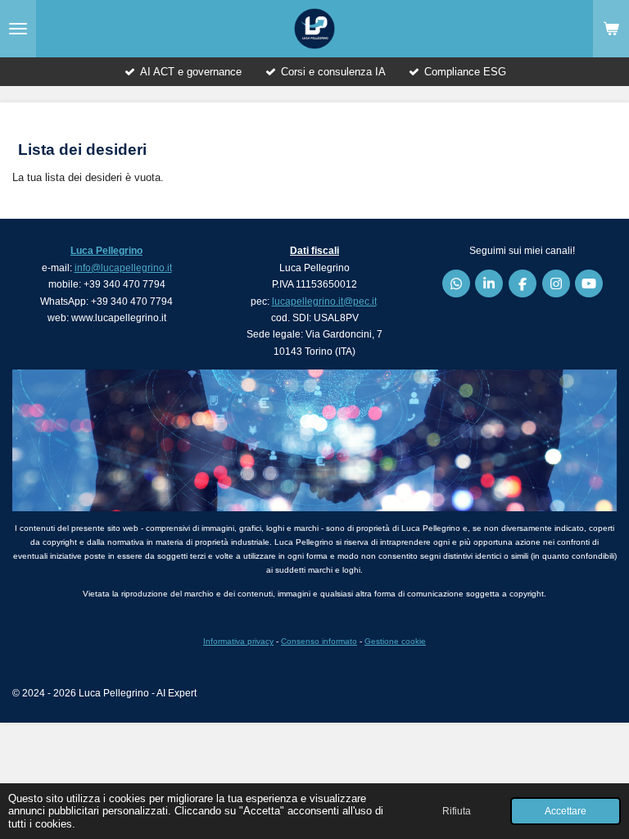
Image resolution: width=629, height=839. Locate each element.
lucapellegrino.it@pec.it (324, 301)
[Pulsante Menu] (18, 28)
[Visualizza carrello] (611, 28)
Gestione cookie (395, 641)
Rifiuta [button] (456, 810)
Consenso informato (319, 641)
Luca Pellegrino (106, 250)
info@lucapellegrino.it (123, 268)
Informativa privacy (238, 641)
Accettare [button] (565, 810)
